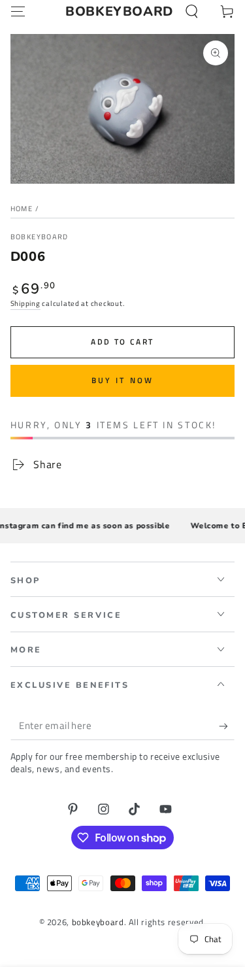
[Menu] (18, 12)
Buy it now (122, 380)
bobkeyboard (39, 237)
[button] (192, 12)
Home (21, 208)
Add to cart (122, 341)
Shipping (25, 303)
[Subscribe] (227, 726)
